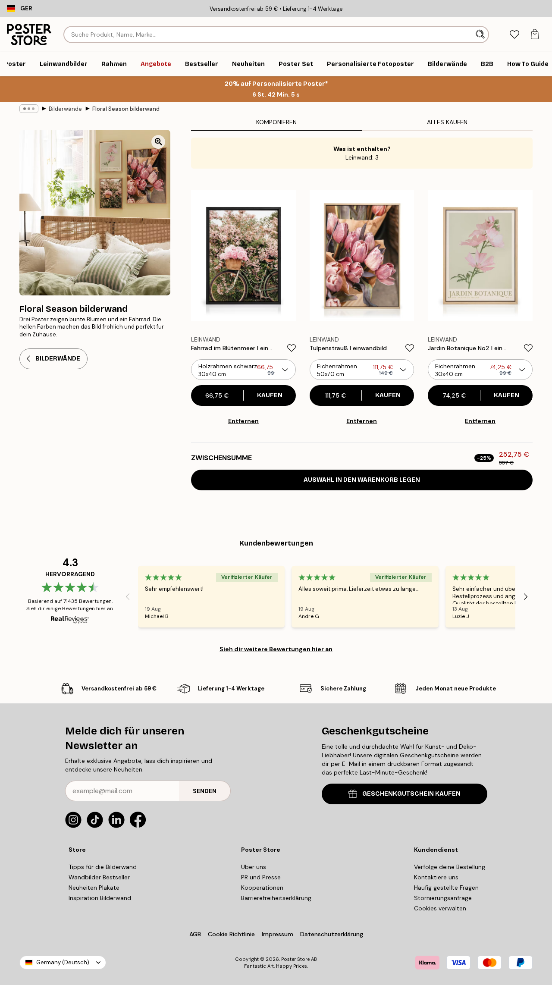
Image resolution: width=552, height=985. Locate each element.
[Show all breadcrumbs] (28, 108)
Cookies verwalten (440, 908)
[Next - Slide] (526, 596)
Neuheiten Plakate (94, 887)
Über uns (253, 867)
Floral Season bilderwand (126, 109)
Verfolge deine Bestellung (449, 867)
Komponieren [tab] (276, 122)
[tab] (514, 35)
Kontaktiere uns (436, 877)
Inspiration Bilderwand (100, 898)
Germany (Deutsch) (62, 962)
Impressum (277, 934)
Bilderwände (65, 109)
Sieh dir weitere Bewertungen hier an (276, 649)
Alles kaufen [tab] (447, 122)
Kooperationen (262, 887)
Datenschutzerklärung (331, 934)
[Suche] (481, 34)
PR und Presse (261, 877)
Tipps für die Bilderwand (103, 867)
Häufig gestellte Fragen (446, 887)
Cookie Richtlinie (231, 934)
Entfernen (243, 421)
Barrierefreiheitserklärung (276, 898)
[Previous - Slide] (128, 596)
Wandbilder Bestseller (99, 877)
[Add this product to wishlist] (291, 348)
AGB (195, 934)
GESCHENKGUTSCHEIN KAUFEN (411, 793)
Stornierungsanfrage (443, 898)
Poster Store (295, 959)
